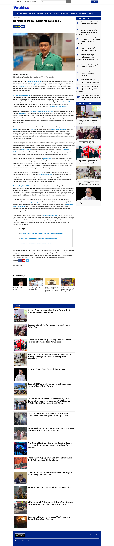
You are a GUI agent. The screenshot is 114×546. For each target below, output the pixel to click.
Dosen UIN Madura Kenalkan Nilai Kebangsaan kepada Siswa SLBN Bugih (49, 385)
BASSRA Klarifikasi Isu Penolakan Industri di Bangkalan (88, 73)
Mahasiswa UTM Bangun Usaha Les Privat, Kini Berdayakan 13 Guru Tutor (89, 48)
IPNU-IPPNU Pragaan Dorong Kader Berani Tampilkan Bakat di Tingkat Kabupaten (90, 97)
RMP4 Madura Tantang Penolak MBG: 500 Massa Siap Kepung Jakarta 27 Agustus (50, 429)
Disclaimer (31, 541)
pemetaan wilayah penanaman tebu (41, 111)
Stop (23, 26)
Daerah (39, 13)
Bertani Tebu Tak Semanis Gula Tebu (37, 20)
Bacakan (17, 26)
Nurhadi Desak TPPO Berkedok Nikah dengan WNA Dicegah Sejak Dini (49, 473)
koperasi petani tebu (45, 174)
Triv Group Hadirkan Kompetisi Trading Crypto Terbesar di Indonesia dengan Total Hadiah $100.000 (50, 445)
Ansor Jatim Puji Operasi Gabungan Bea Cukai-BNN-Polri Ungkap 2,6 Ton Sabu (50, 459)
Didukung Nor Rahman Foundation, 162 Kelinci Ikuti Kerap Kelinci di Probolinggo (90, 80)
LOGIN (95, 1)
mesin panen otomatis (58, 129)
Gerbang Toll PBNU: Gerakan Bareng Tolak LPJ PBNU (35, 243)
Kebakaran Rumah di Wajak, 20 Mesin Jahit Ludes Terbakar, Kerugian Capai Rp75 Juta (48, 414)
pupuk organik (26, 149)
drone (33, 129)
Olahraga (74, 13)
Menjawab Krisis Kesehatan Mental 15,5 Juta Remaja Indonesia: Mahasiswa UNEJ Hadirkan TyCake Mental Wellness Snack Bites (49, 401)
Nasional (32, 13)
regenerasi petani (35, 202)
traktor (15, 129)
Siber (24, 541)
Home (16, 13)
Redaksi (17, 541)
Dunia (47, 13)
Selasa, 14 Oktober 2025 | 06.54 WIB (20, 23)
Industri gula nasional (34, 81)
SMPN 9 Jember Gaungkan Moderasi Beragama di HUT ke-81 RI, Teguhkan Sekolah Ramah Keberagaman (87, 31)
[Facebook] (20, 260)
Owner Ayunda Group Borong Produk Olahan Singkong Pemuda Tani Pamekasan (49, 341)
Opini (19, 17)
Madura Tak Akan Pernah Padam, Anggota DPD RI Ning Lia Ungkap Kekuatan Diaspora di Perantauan (50, 356)
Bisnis (55, 13)
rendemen (71, 118)
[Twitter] (27, 260)
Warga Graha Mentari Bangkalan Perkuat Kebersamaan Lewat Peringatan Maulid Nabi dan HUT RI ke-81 (87, 57)
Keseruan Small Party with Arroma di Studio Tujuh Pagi (48, 326)
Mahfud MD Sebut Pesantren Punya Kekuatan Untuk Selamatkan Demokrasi (41, 233)
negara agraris (37, 84)
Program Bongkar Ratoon (21, 95)
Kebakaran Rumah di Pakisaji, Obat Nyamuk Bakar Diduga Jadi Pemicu (48, 518)
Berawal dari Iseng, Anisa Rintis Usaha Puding (49, 487)
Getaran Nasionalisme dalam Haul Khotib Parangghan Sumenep (38, 238)
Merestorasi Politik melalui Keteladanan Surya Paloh (89, 22)
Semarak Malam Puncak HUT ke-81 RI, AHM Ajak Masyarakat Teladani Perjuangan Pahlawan (88, 40)
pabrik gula (22, 113)
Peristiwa (23, 13)
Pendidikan (82, 13)
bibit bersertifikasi (66, 102)
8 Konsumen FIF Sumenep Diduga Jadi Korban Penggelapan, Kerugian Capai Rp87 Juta (50, 503)
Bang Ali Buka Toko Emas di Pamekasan (46, 369)
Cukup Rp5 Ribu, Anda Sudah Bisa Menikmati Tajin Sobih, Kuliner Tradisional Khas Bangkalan (87, 89)
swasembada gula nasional (58, 106)
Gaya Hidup (65, 13)
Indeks (90, 13)
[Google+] (23, 260)
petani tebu (22, 86)
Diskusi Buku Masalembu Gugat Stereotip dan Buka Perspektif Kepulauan (49, 311)
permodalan (47, 159)
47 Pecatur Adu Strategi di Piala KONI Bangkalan (89, 65)
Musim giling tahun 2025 (21, 186)
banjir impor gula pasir (50, 215)
